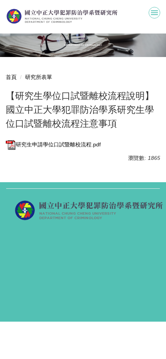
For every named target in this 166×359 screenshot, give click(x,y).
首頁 (11, 77)
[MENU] (154, 12)
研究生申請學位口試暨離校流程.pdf (58, 144)
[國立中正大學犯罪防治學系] (83, 16)
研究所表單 (38, 77)
